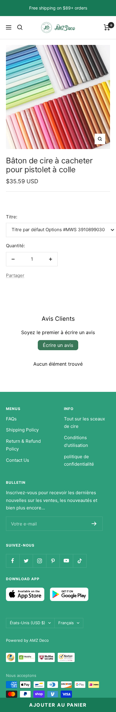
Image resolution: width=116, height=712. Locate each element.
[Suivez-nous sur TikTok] (79, 560)
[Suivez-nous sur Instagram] (39, 560)
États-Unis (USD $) (27, 622)
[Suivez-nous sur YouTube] (66, 560)
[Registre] (94, 524)
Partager (15, 275)
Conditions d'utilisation (76, 441)
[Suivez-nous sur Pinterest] (52, 560)
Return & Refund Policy (23, 445)
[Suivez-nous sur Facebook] (12, 560)
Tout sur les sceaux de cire (84, 422)
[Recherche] (20, 27)
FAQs (11, 419)
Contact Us (17, 460)
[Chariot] (107, 27)
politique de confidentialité (79, 460)
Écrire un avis (58, 345)
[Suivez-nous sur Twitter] (26, 560)
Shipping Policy (22, 430)
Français (66, 622)
